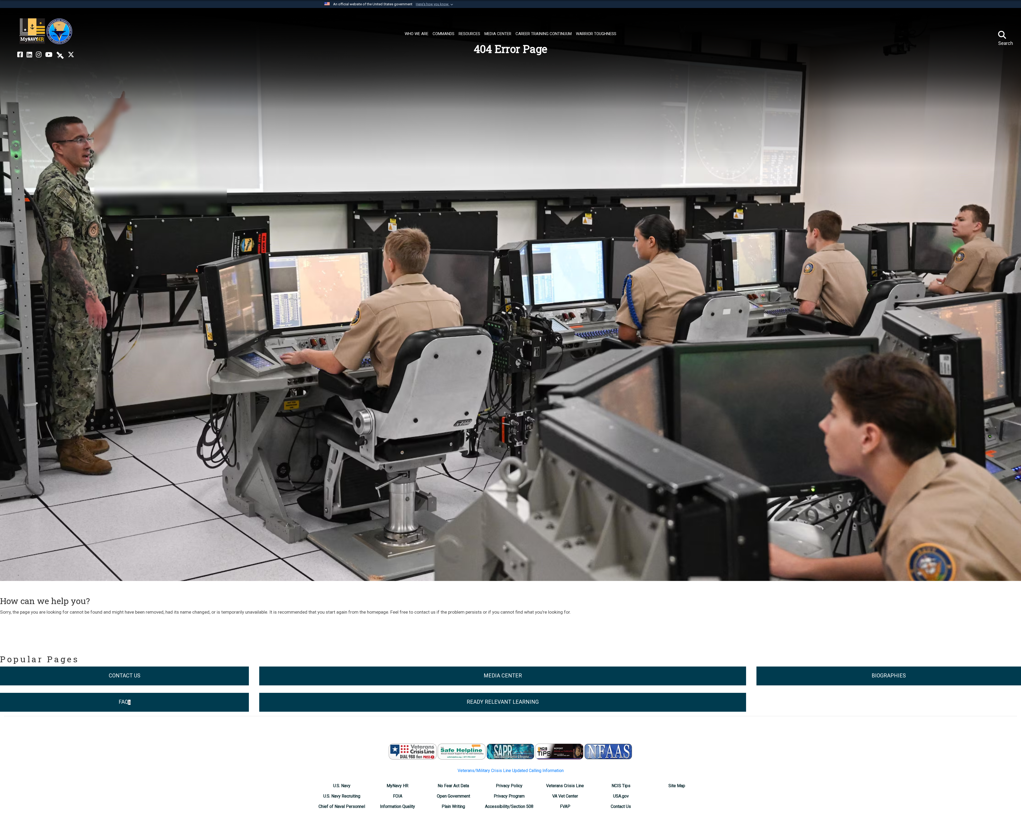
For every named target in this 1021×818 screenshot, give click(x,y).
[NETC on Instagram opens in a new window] (38, 54)
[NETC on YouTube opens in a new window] (48, 54)
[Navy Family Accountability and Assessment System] (608, 751)
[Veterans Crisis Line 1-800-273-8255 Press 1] (413, 751)
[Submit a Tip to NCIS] (559, 751)
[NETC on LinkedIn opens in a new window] (29, 54)
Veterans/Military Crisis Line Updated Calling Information (511, 770)
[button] (435, 4)
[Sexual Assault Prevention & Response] (510, 751)
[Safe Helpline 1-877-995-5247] (462, 751)
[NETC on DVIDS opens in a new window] (60, 54)
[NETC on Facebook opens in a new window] (20, 54)
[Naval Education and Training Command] (46, 31)
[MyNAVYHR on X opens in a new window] (71, 54)
